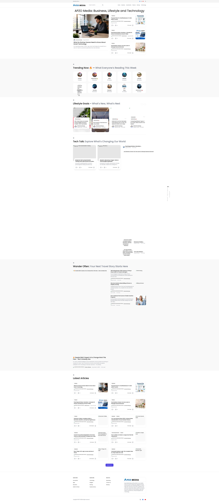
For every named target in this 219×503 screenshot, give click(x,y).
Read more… (109, 465)
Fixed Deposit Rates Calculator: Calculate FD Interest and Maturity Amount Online (121, 33)
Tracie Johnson (88, 367)
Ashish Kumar (124, 35)
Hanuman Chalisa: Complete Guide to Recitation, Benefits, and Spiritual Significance (139, 242)
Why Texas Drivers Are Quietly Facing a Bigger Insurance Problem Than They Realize (81, 123)
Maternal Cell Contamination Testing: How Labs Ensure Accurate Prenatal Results (84, 160)
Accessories (133, 117)
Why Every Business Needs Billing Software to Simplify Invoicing (121, 284)
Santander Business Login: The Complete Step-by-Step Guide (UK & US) (122, 452)
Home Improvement (115, 432)
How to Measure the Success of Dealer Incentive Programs (122, 296)
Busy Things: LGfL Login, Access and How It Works (84, 452)
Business (113, 15)
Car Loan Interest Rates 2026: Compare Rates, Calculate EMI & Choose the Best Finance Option (139, 251)
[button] (145, 1)
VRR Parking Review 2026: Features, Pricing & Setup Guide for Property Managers (121, 271)
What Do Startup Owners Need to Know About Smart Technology (90, 43)
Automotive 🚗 (77, 119)
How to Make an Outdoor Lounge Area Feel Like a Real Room (122, 435)
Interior (122, 432)
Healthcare (76, 146)
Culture (75, 416)
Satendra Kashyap (79, 39)
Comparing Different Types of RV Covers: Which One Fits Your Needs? (138, 123)
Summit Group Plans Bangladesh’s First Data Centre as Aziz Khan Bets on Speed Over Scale (84, 435)
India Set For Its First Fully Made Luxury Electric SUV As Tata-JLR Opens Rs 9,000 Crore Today (119, 123)
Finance (113, 30)
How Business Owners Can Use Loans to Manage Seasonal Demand (120, 46)
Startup (75, 383)
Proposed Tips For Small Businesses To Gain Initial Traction (121, 18)
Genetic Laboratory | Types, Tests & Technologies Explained (109, 160)
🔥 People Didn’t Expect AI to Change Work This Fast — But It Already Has (89, 358)
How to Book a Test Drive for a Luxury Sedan (100, 123)
